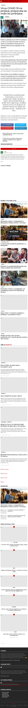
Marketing (25, 705)
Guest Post (20, 705)
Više (9, 373)
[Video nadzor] (4, 473)
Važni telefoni (5, 697)
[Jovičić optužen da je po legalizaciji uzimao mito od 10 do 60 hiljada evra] (14, 581)
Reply (2, 161)
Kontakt (14, 706)
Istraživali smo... (5, 241)
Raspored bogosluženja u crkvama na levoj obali (14, 571)
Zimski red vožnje (5, 695)
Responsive (14, 703)
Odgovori (14, 148)
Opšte (2, 219)
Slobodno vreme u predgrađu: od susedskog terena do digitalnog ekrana (13, 290)
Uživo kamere (5, 693)
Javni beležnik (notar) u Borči (11, 396)
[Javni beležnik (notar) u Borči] (14, 385)
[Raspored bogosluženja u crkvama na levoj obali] (14, 559)
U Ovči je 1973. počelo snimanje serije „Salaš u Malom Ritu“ (14, 545)
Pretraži (26, 643)
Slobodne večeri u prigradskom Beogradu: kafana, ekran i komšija (13, 222)
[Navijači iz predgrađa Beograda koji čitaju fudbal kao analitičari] (14, 255)
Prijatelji (7, 705)
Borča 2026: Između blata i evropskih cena (10, 366)
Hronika (14, 606)
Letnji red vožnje (5, 694)
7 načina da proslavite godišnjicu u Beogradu (13, 244)
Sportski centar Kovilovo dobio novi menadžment (14, 634)
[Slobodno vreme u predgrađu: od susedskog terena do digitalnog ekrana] (14, 278)
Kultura (15, 542)
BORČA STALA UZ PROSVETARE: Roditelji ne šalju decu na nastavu (13, 425)
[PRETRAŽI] (26, 1)
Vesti (14, 568)
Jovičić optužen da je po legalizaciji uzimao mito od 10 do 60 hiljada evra (14, 590)
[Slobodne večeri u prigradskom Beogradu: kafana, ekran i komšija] (14, 210)
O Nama (2, 705)
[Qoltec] (2, 482)
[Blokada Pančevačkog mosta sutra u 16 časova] (14, 444)
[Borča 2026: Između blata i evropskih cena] (14, 354)
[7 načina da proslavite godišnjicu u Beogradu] (14, 233)
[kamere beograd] (5, 469)
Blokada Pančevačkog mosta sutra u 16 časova (14, 455)
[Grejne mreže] (4, 477)
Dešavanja (3, 422)
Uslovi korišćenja (13, 705)
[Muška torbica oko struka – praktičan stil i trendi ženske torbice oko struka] (14, 324)
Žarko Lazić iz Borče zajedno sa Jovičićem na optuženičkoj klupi (14, 609)
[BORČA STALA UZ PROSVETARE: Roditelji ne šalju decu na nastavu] (14, 413)
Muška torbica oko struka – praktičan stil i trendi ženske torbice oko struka (14, 337)
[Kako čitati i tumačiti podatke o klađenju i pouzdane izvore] (14, 302)
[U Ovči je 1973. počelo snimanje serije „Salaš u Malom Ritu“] (14, 534)
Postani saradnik (5, 692)
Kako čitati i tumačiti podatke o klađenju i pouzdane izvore (12, 313)
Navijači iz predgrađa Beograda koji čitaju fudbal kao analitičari (14, 267)
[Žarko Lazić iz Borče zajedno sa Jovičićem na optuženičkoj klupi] (14, 600)
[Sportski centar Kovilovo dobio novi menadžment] (14, 622)
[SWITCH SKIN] (24, 1)
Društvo (9, 345)
